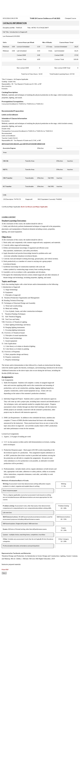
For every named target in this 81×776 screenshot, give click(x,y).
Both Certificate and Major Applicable (34, 207)
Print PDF (5, 569)
